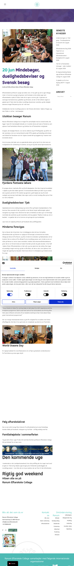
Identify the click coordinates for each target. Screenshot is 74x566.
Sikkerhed (56, 529)
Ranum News (15, 87)
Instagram (22, 429)
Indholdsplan (68, 515)
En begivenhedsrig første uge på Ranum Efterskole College (63, 74)
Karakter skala (68, 526)
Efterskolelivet (45, 523)
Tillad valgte (37, 302)
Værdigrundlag (55, 521)
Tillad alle (61, 302)
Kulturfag (69, 523)
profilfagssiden (36, 222)
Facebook (26, 222)
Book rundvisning (44, 521)
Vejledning (69, 529)
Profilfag (69, 520)
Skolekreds (56, 523)
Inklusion (57, 534)
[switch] (28, 294)
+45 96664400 (6, 524)
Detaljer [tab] (37, 268)
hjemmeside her (46, 144)
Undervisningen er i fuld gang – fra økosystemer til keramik (63, 40)
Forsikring (56, 532)
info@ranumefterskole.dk (10, 522)
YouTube (29, 429)
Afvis (13, 302)
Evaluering (56, 526)
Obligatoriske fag (67, 518)
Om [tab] (61, 268)
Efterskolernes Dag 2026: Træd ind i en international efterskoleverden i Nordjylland (63, 53)
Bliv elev (47, 518)
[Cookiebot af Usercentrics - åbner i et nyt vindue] (64, 263)
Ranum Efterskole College (26, 87)
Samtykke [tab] (13, 268)
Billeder (57, 518)
